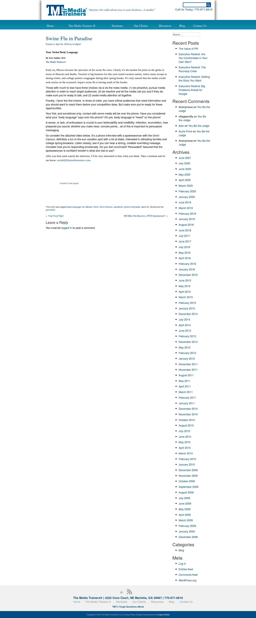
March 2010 (186, 453)
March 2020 (186, 185)
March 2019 (186, 208)
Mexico (89, 206)
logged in (66, 228)
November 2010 (188, 414)
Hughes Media (164, 614)
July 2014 (184, 319)
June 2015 (185, 280)
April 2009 (185, 515)
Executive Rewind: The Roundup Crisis (192, 69)
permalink (50, 209)
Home (50, 26)
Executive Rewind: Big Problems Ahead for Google (192, 89)
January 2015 (187, 308)
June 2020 (185, 169)
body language (74, 206)
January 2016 (187, 269)
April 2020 (185, 180)
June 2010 (185, 436)
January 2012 (187, 358)
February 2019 (187, 213)
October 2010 (187, 420)
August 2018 (186, 224)
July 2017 (184, 236)
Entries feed (186, 569)
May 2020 (184, 174)
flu (83, 206)
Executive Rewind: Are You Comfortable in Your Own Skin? (193, 57)
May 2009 (184, 509)
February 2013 (187, 336)
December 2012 (188, 342)
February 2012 (187, 353)
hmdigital (76, 44)
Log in (182, 563)
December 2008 (188, 537)
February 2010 (187, 459)
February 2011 (187, 397)
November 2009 (188, 475)
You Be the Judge (198, 126)
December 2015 (188, 275)
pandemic (118, 206)
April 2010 (185, 448)
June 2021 (185, 158)
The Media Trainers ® (82, 26)
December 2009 (188, 470)
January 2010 (187, 464)
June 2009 (185, 503)
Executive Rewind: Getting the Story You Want (194, 78)
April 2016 (185, 258)
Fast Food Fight (54, 215)
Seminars (117, 26)
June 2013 (185, 330)
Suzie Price (185, 131)
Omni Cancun (106, 206)
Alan (181, 126)
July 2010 (184, 431)
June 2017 (185, 241)
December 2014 (188, 314)
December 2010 (188, 408)
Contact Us (200, 26)
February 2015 (187, 303)
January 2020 (187, 197)
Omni (96, 206)
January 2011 (187, 403)
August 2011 (186, 375)
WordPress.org (187, 580)
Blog (182, 26)
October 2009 (187, 481)
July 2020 (184, 163)
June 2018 (185, 230)
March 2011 (186, 392)
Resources (165, 26)
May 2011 (184, 381)
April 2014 (185, 325)
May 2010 (184, 442)
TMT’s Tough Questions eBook (128, 606)
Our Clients (141, 26)
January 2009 (187, 531)
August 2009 (186, 492)
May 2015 (184, 286)
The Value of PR (188, 48)
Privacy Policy (129, 614)
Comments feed (188, 574)
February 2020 (187, 191)
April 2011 (185, 386)
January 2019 (187, 219)
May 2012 (184, 347)
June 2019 (185, 202)
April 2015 (185, 291)
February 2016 (187, 264)
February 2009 (187, 526)
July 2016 (184, 247)
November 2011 (188, 369)
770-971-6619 (203, 9)
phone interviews (132, 206)
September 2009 (188, 487)
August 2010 (186, 425)
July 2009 (184, 498)
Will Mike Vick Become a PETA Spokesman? (146, 215)
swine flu (145, 206)
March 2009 (186, 520)
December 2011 (188, 364)
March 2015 (186, 297)
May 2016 (184, 252)
